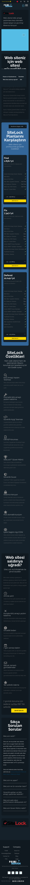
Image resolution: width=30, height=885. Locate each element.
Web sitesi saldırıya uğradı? (10, 79)
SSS (21, 79)
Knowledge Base (6, 853)
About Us (16, 850)
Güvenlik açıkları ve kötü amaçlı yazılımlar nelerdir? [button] (13, 793)
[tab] (15, 736)
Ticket (6, 850)
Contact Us (6, 856)
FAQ (6, 859)
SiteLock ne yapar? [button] (10, 780)
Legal (16, 859)
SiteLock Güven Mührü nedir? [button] (14, 808)
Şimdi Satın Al (15, 200)
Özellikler (21, 76)
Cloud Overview (6, 1)
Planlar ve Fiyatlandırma (9, 76)
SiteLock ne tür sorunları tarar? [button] (15, 786)
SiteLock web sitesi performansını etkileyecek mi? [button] (15, 801)
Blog (17, 856)
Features (16, 853)
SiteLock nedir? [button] (9, 736)
